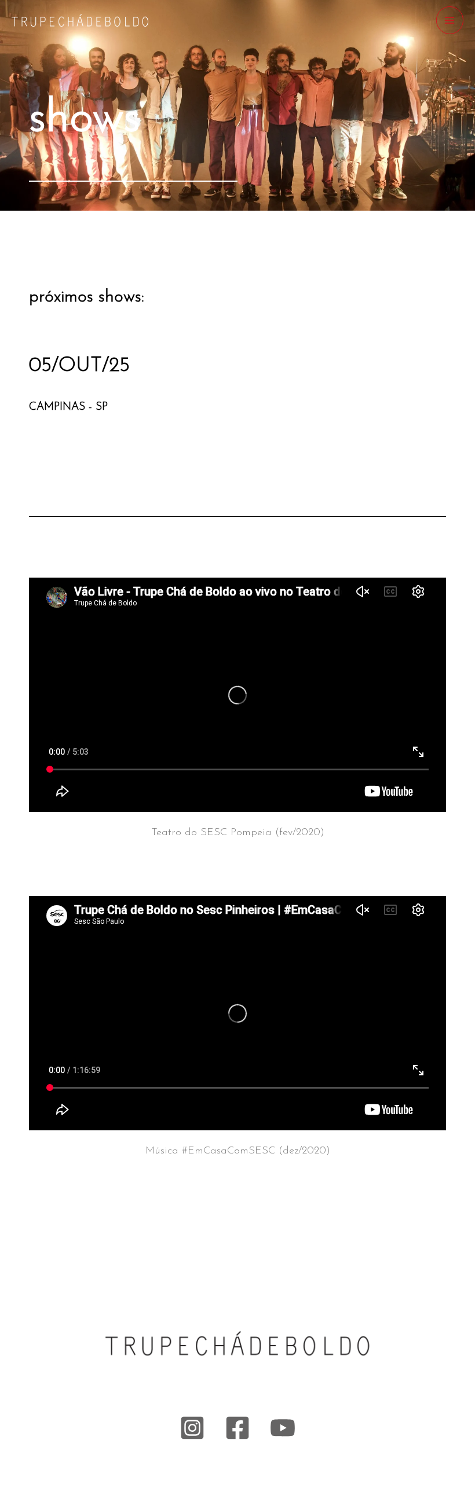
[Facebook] (237, 1428)
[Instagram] (192, 1428)
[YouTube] (282, 1428)
